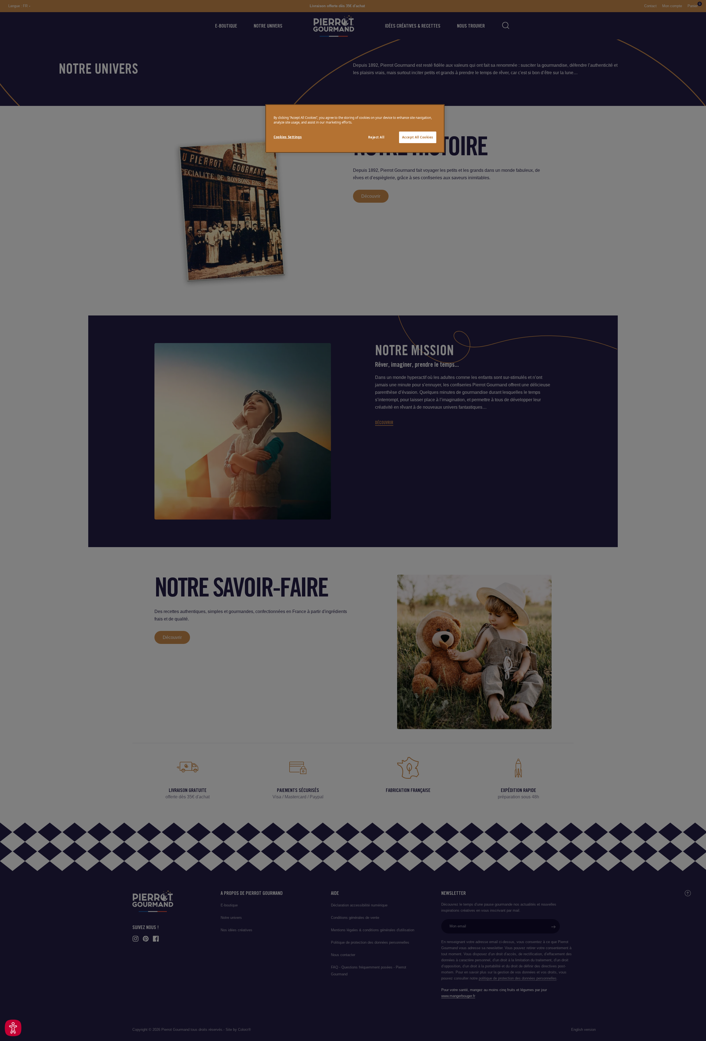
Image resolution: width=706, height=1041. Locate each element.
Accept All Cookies (417, 137)
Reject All (376, 137)
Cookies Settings (288, 137)
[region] (355, 128)
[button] (13, 1028)
